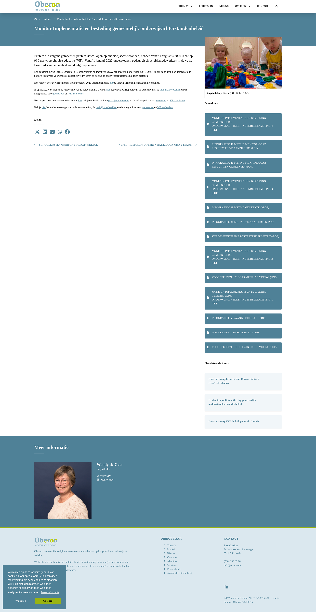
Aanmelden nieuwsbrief (179, 573)
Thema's (171, 545)
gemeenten (58, 93)
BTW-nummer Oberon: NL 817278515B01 (246, 598)
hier (112, 82)
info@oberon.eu (232, 565)
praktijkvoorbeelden (170, 89)
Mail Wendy (107, 479)
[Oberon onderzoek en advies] (47, 6)
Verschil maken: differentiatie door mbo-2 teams (155, 144)
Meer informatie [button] (50, 592)
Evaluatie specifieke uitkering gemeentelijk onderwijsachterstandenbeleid (232, 402)
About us (172, 561)
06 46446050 (104, 475)
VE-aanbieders (76, 93)
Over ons (172, 557)
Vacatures (172, 565)
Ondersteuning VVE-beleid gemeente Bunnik (234, 421)
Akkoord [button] (48, 600)
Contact (262, 6)
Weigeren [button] (20, 600)
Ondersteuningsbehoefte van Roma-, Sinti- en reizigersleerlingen (234, 381)
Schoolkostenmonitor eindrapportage (68, 144)
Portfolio (206, 6)
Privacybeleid (174, 569)
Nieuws (224, 6)
